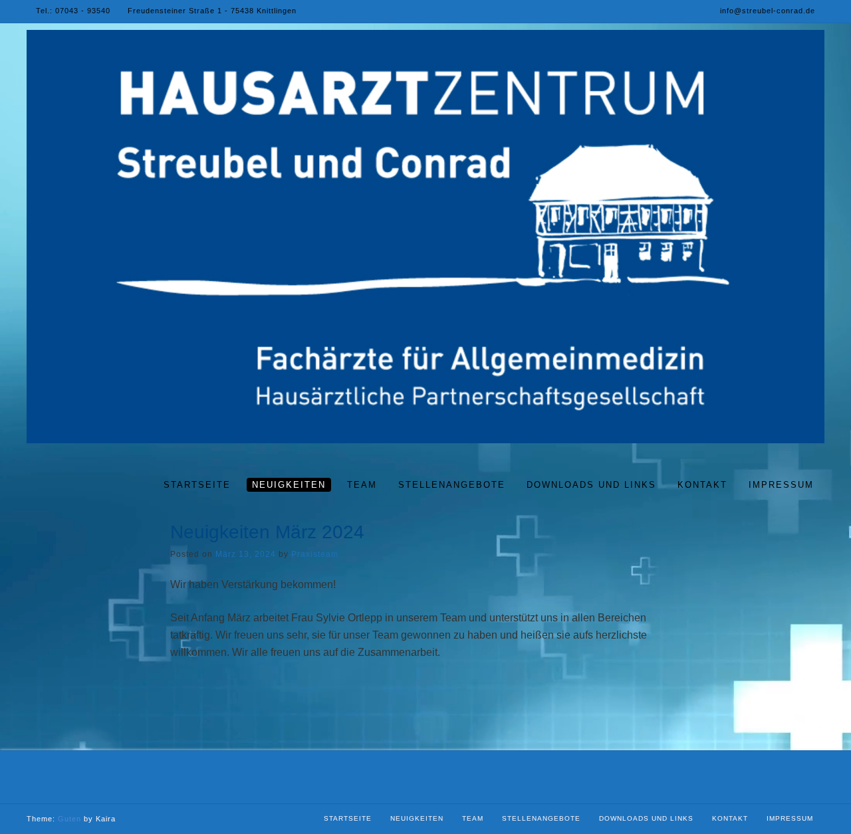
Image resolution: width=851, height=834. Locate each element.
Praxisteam (314, 554)
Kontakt (730, 818)
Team (472, 818)
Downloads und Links (646, 818)
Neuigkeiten (416, 818)
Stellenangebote (541, 818)
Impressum (790, 818)
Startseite (348, 818)
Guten (69, 819)
